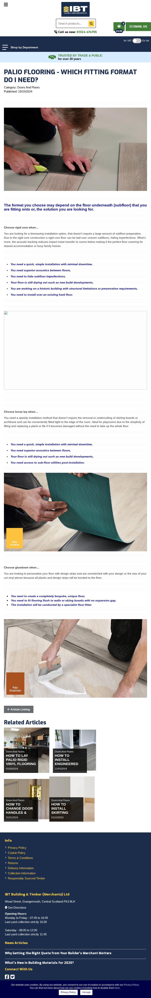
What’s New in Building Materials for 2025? (39, 963)
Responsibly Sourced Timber (26, 878)
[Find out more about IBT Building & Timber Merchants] (52, 57)
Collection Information (22, 873)
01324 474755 (87, 32)
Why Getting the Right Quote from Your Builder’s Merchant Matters (58, 953)
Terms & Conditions (20, 858)
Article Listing (20, 709)
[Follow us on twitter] (12, 977)
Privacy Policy (17, 847)
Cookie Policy (17, 852)
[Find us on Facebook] (7, 977)
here (117, 988)
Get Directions (17, 907)
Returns (13, 863)
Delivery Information (21, 868)
